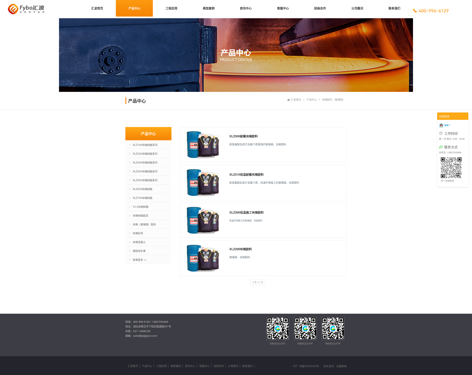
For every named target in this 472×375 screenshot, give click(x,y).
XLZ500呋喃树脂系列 (145, 180)
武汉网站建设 (158, 339)
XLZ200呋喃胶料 (240, 249)
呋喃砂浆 (138, 233)
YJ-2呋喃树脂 (140, 206)
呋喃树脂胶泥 (140, 215)
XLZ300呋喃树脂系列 (145, 162)
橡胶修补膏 (139, 251)
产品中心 (312, 99)
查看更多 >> (140, 259)
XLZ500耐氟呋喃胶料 (243, 136)
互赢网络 (341, 366)
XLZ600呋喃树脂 (142, 189)
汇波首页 (294, 99)
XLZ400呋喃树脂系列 (145, 171)
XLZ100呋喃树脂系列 (145, 145)
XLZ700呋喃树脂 (142, 198)
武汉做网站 (144, 339)
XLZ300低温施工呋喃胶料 (246, 212)
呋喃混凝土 (139, 242)
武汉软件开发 (174, 339)
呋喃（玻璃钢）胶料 (144, 224)
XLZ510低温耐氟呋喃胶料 (246, 174)
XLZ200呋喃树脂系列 (145, 153)
